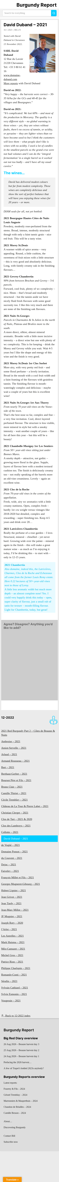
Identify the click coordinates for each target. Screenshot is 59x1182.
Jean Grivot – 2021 (11, 896)
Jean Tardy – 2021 (11, 903)
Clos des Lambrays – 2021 (16, 825)
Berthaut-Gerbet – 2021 (14, 773)
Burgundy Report (36, 5)
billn (17, 30)
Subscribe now (11, 1142)
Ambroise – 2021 (10, 741)
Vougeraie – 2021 (11, 1000)
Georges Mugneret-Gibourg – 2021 (20, 883)
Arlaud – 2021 (9, 754)
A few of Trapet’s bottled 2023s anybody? (24, 1068)
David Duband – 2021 (25, 24)
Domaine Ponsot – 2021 (14, 851)
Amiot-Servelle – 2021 (13, 747)
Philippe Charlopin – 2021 (15, 968)
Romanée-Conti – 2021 (14, 974)
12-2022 (7, 717)
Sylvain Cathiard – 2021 (14, 987)
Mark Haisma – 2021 (13, 942)
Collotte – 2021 (9, 832)
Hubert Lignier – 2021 (13, 890)
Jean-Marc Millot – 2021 (15, 909)
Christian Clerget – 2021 (14, 812)
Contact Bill (9, 1136)
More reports (11, 83)
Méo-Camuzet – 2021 (13, 948)
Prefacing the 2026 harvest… (17, 1062)
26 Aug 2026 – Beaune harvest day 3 (21, 1044)
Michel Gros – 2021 (12, 955)
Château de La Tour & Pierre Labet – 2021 (24, 806)
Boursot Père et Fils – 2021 (16, 780)
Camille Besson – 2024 (15, 1113)
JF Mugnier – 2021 (11, 916)
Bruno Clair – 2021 (12, 786)
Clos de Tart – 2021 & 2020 (16, 819)
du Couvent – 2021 (11, 858)
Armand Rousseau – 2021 (15, 760)
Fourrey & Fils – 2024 (14, 1089)
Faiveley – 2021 (10, 870)
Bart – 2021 (7, 767)
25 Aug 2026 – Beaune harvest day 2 (21, 1050)
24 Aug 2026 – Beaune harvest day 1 (21, 1056)
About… (8, 1121)
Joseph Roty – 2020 (12, 922)
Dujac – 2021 (8, 864)
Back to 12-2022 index (17, 1015)
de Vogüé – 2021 (10, 845)
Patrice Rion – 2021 (12, 961)
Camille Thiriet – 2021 (13, 793)
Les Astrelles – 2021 (12, 935)
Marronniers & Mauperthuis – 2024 (21, 1101)
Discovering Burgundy (15, 1127)
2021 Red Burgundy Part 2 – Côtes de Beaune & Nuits (28, 732)
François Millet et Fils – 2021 (17, 877)
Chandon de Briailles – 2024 (17, 1107)
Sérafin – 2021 (9, 981)
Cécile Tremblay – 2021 (14, 799)
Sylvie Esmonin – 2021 (14, 994)
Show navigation (6, 5)
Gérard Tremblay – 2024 (15, 1095)
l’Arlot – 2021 (9, 929)
